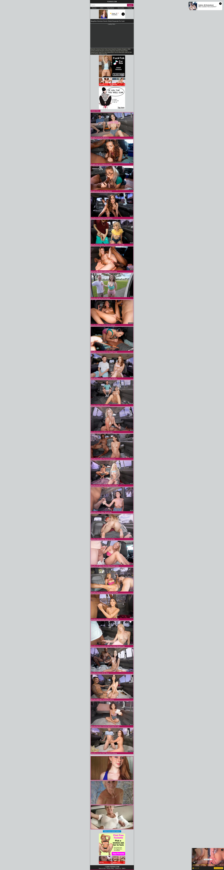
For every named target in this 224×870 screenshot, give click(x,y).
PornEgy (130, 8)
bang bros (114, 49)
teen (105, 52)
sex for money (95, 54)
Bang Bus (93, 49)
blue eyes (121, 52)
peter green (108, 49)
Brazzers (94, 8)
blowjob (97, 50)
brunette (102, 50)
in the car (116, 52)
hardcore (118, 50)
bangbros (124, 49)
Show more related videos (112, 831)
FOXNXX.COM (112, 1)
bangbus (119, 49)
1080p (128, 49)
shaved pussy (94, 52)
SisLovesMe (121, 8)
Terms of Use (102, 868)
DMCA (123, 868)
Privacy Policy (110, 868)
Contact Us (118, 868)
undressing (110, 52)
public (126, 50)
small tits (101, 52)
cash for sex (128, 52)
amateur (93, 50)
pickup (122, 50)
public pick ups (103, 54)
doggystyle (112, 50)
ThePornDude (110, 8)
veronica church (100, 49)
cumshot (107, 50)
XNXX (101, 8)
